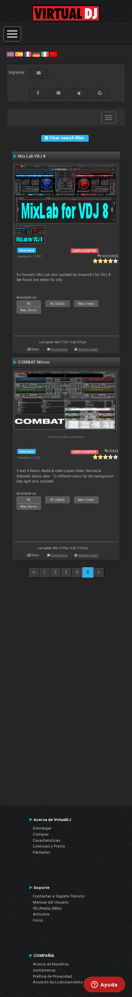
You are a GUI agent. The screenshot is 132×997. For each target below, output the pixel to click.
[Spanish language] (19, 54)
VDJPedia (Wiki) (47, 908)
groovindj (110, 255)
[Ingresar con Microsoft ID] (58, 93)
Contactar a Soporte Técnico (58, 896)
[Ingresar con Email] (38, 73)
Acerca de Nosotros (51, 964)
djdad (113, 450)
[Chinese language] (53, 54)
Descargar (42, 828)
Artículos (41, 914)
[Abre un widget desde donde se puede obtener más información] (104, 985)
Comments (59, 349)
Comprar (41, 834)
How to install (88, 349)
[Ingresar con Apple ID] (79, 93)
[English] (10, 54)
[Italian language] (44, 54)
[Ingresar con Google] (99, 93)
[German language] (36, 54)
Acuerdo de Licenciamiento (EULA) (64, 982)
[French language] (27, 54)
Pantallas (41, 852)
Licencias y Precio (49, 846)
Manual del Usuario (50, 902)
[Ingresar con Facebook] (38, 93)
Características (46, 840)
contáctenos (44, 970)
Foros (38, 920)
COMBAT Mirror (34, 362)
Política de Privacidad (52, 976)
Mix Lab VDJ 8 (31, 156)
